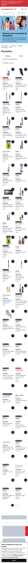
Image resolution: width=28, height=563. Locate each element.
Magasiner (3, 4)
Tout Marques (5, 45)
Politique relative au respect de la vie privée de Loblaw (12, 556)
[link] (9, 505)
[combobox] (14, 12)
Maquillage (4, 47)
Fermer (14, 560)
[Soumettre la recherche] (24, 13)
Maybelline (13, 45)
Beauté (20, 45)
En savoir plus (22, 524)
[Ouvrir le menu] (25, 9)
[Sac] (22, 9)
